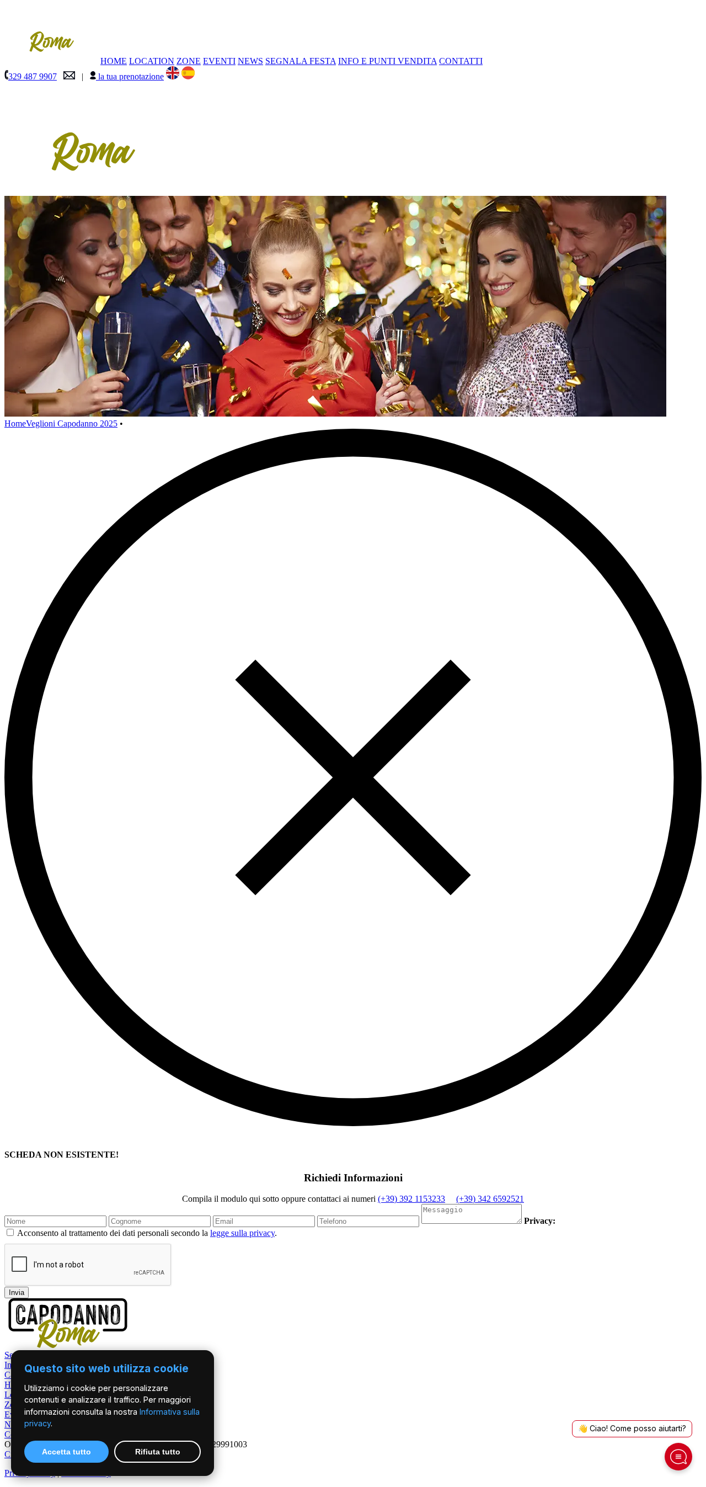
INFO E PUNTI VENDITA (387, 61)
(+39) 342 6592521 (490, 1198)
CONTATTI (461, 61)
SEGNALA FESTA (300, 61)
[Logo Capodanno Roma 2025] (92, 190)
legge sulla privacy (242, 1233)
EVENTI (219, 61)
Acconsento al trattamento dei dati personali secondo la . (147, 1233)
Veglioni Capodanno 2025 (71, 423)
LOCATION (151, 61)
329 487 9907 (32, 76)
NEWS (250, 61)
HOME (113, 61)
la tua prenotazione (130, 76)
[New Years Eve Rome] (172, 76)
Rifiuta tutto (157, 1451)
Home (15, 423)
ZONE (188, 61)
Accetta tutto (66, 1451)
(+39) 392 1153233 (411, 1198)
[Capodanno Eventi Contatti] (69, 76)
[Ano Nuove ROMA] (188, 76)
